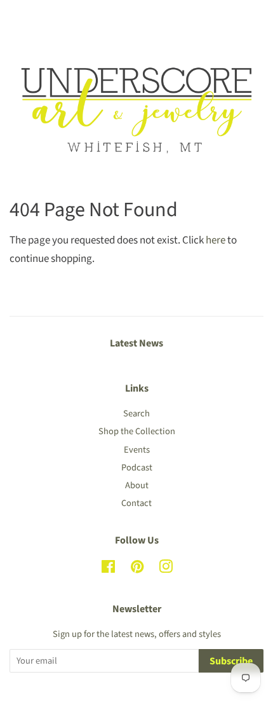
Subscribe (231, 661)
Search (136, 413)
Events (137, 449)
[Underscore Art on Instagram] (166, 569)
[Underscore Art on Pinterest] (137, 569)
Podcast (136, 467)
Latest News (136, 343)
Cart (253, 17)
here (215, 240)
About (137, 485)
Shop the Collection (136, 431)
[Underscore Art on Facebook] (108, 569)
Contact (136, 503)
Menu (36, 17)
